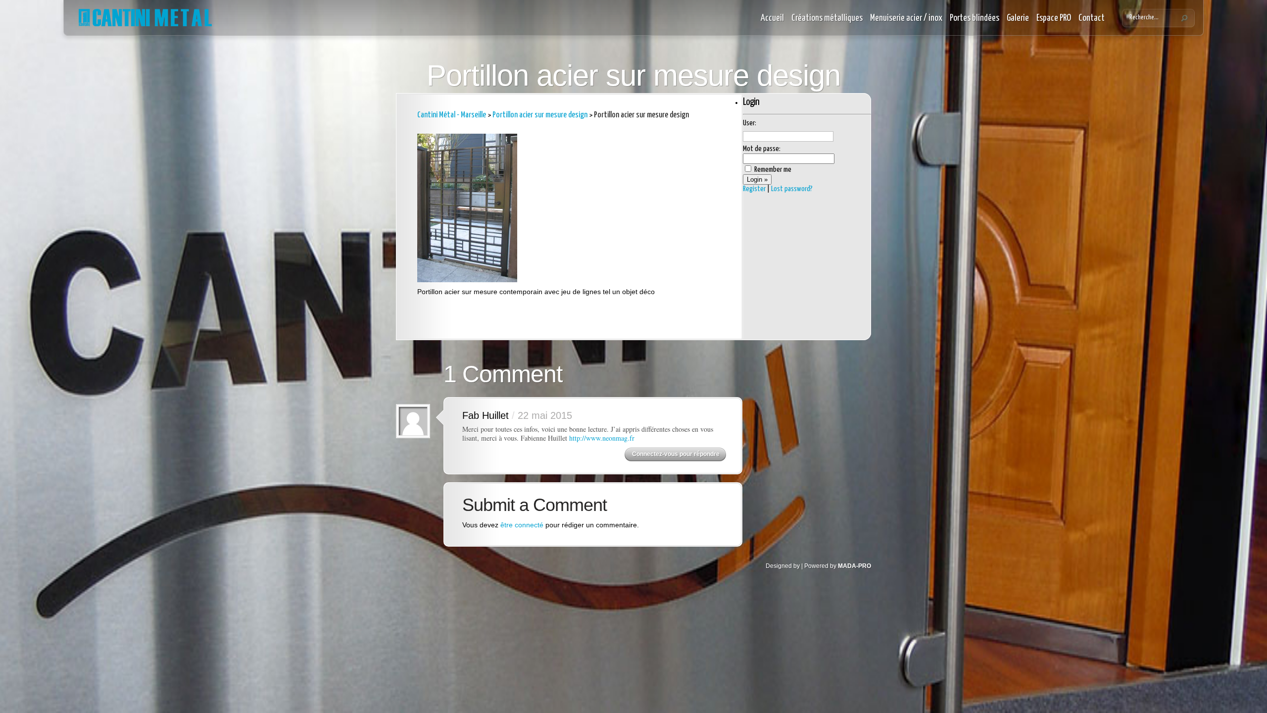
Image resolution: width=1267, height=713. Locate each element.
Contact (1091, 18)
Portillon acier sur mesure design (539, 115)
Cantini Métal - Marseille (451, 115)
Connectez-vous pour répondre (676, 454)
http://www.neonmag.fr (601, 438)
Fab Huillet (485, 415)
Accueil (772, 18)
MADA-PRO (854, 565)
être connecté (521, 525)
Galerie (1018, 18)
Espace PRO (1053, 18)
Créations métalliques (827, 18)
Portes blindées (974, 18)
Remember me (772, 169)
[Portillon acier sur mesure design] (467, 280)
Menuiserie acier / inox (906, 18)
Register (754, 189)
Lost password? (792, 189)
